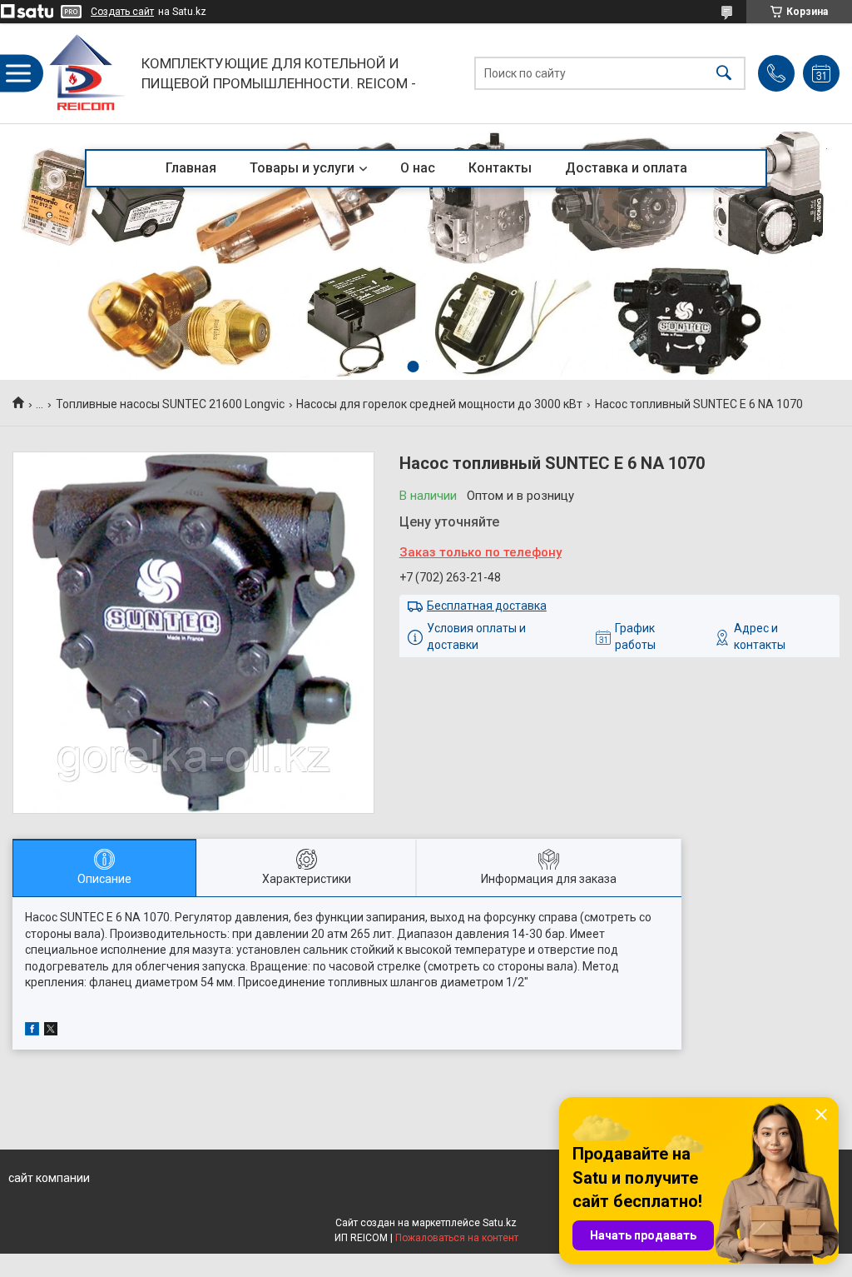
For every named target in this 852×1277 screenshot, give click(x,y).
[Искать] (724, 73)
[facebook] (32, 1031)
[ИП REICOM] (87, 73)
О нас (417, 168)
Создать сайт (122, 11)
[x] (50, 1031)
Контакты (500, 168)
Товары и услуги (302, 168)
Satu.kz (500, 1223)
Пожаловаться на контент (456, 1238)
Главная (191, 168)
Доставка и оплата (626, 168)
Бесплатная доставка (487, 605)
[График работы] (821, 73)
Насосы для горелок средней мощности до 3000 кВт (439, 404)
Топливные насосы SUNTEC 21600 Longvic (170, 404)
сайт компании (49, 1178)
